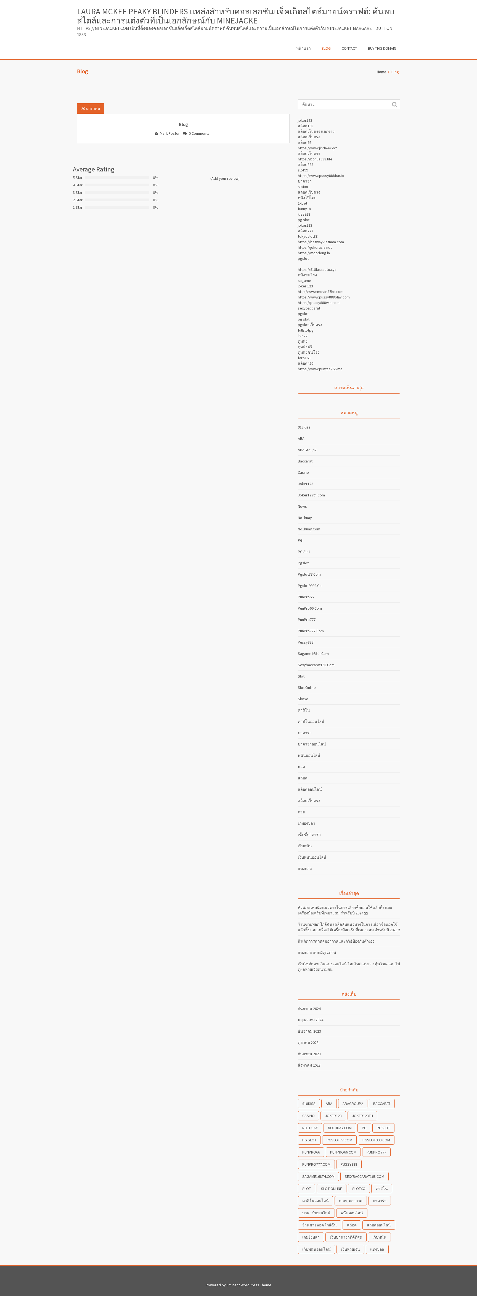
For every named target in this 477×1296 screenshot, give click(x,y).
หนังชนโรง (307, 275)
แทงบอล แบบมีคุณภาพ (317, 952)
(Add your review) (225, 178)
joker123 (305, 120)
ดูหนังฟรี (305, 346)
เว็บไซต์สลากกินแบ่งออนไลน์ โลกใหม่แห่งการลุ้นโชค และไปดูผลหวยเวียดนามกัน (349, 966)
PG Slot (304, 551)
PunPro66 (306, 596)
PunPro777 (307, 619)
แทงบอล (305, 868)
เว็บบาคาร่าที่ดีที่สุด (346, 1237)
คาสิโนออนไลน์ (311, 721)
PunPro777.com (311, 630)
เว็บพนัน (305, 845)
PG (300, 540)
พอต (301, 766)
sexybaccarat (309, 308)
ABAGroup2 (307, 449)
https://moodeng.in (314, 252)
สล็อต (303, 778)
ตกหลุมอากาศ (350, 1200)
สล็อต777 (305, 230)
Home (381, 71)
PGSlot (383, 1127)
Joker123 (305, 483)
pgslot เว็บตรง (310, 324)
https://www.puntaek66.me (320, 368)
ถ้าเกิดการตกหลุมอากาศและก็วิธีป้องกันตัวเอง (336, 941)
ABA (301, 438)
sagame (304, 280)
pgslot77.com (309, 574)
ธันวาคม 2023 (309, 1031)
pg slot (303, 219)
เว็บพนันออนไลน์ (312, 857)
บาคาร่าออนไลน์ (312, 744)
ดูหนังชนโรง (308, 352)
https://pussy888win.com (319, 302)
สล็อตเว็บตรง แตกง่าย (316, 131)
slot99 (303, 170)
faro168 (304, 357)
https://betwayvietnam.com (321, 241)
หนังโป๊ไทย (307, 197)
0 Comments (199, 133)
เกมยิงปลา (306, 823)
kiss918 (304, 214)
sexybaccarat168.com (316, 664)
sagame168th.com (313, 653)
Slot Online (307, 687)
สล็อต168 (305, 125)
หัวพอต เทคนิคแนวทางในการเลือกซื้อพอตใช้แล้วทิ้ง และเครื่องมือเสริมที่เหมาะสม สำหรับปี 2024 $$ (345, 910)
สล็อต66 (304, 142)
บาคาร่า (305, 181)
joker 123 (305, 286)
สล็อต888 (305, 164)
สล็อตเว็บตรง (309, 136)
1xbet (302, 203)
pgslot (303, 258)
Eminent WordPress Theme (249, 1284)
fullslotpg (306, 330)
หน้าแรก (303, 48)
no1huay (305, 517)
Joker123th (362, 1115)
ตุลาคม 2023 (308, 1042)
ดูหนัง (303, 341)
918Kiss (304, 427)
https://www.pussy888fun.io (321, 175)
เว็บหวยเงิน (350, 1249)
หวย (301, 812)
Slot (301, 676)
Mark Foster (170, 133)
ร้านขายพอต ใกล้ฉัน (319, 1225)
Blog (326, 48)
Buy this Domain (382, 48)
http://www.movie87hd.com (320, 291)
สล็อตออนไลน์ (310, 789)
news (302, 506)
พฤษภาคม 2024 (310, 1019)
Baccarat (305, 461)
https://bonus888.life (315, 159)
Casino (303, 472)
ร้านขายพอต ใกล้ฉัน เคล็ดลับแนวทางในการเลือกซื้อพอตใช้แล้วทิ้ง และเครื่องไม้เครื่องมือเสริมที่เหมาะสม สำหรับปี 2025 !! (349, 927)
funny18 (304, 208)
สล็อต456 (305, 363)
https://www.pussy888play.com (324, 297)
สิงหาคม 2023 (309, 1065)
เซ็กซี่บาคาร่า (309, 834)
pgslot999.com (376, 1140)
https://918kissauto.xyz (317, 269)
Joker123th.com (311, 495)
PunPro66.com (310, 608)
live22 (303, 335)
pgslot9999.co (310, 585)
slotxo (303, 186)
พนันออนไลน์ (309, 755)
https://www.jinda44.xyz (317, 148)
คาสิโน (304, 710)
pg (364, 1127)
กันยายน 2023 (309, 1053)
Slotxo (303, 698)
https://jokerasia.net (315, 247)
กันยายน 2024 (309, 1008)
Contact (349, 48)
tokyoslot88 (308, 236)
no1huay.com (309, 529)
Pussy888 (306, 642)
